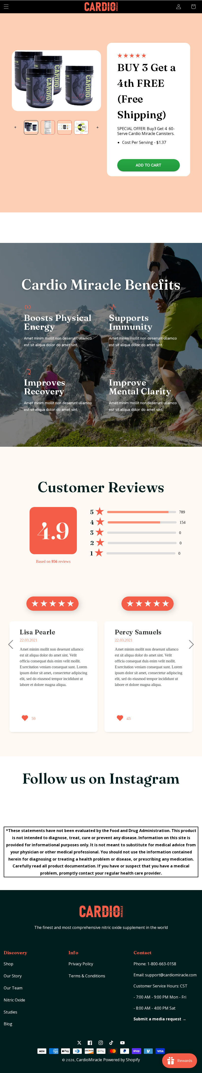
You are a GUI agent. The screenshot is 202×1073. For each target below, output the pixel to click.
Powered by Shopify (121, 1059)
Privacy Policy (80, 964)
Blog (8, 1024)
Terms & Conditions (86, 976)
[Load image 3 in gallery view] (64, 127)
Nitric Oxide (14, 1000)
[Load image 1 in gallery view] (31, 127)
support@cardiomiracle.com (171, 975)
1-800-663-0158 (161, 964)
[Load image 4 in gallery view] (81, 127)
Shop (8, 964)
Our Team (13, 988)
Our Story (13, 976)
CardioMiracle (89, 1059)
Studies (10, 1012)
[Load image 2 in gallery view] (48, 127)
